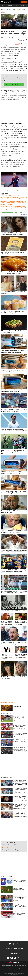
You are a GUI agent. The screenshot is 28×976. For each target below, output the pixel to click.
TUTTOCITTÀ (15, 965)
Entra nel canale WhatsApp (15, 84)
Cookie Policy (21, 968)
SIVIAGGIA (24, 965)
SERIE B (9, 5)
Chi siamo (5, 968)
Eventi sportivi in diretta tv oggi (10, 850)
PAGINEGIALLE (13, 964)
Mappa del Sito (22, 952)
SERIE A (3, 5)
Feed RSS (11, 953)
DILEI (20, 965)
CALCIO (5, 12)
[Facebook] (8, 958)
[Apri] (2, 2)
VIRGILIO (8, 964)
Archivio (16, 953)
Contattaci (15, 952)
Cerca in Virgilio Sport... (13, 948)
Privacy (16, 968)
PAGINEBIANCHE (9, 965)
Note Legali (11, 968)
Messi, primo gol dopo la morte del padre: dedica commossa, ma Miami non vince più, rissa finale (13, 208)
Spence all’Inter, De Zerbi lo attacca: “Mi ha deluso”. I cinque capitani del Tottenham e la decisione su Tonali (13, 202)
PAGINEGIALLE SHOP (21, 964)
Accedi (24, 2)
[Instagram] (19, 958)
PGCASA (4, 965)
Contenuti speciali (6, 952)
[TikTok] (15, 958)
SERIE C (16, 5)
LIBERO (4, 964)
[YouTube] (11, 958)
